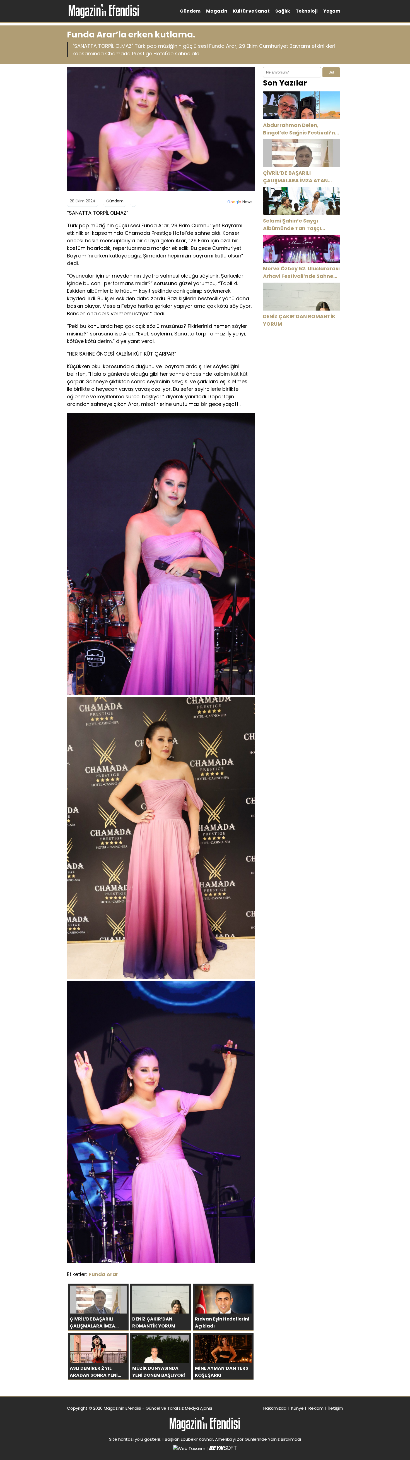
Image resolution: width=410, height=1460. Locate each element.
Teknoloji (307, 11)
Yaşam (331, 11)
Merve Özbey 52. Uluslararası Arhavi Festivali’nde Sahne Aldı (301, 272)
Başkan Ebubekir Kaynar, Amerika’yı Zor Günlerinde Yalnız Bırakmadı (233, 1439)
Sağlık (282, 11)
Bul (331, 72)
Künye (297, 1408)
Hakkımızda (274, 1408)
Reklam (316, 1408)
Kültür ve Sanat (251, 11)
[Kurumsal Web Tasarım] (223, 1448)
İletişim (335, 1408)
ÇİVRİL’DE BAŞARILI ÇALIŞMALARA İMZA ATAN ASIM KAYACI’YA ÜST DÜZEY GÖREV (298, 176)
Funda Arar (103, 1274)
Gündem (190, 11)
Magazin (216, 11)
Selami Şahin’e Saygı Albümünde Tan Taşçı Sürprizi (292, 224)
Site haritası (121, 1439)
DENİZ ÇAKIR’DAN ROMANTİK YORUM (299, 320)
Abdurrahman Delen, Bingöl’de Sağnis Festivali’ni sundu (299, 129)
